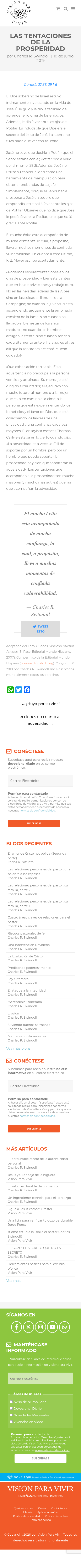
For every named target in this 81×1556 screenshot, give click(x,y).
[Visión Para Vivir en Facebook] (16, 1327)
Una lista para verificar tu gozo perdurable (40, 1220)
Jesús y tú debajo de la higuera (31, 1175)
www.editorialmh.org (37, 663)
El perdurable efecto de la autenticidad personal (38, 1161)
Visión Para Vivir (50, 1534)
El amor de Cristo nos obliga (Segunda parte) (37, 856)
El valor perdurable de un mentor (33, 1186)
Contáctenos (59, 1508)
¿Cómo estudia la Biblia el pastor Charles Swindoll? (39, 1234)
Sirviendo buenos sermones (29, 1025)
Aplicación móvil (47, 1512)
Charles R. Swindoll (32, 56)
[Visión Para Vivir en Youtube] (52, 1327)
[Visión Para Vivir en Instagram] (40, 1327)
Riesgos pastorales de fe (26, 933)
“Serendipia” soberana (25, 1002)
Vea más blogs (18, 1048)
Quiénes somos (23, 1508)
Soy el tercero (18, 979)
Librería (27, 1512)
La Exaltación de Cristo (25, 956)
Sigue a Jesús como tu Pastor (30, 1209)
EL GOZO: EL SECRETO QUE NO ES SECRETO (34, 1250)
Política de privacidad (26, 1516)
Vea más (13, 1281)
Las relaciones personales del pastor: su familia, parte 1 (38, 904)
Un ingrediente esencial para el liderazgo (39, 1198)
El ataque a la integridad (27, 990)
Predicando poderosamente (29, 968)
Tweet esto (42, 629)
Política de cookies (56, 1516)
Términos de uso (40, 1519)
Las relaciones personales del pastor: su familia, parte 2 (38, 888)
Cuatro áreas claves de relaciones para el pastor (39, 920)
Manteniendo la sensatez (27, 1036)
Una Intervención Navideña (29, 945)
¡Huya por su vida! (40, 704)
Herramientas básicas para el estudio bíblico (36, 1266)
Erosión (13, 1013)
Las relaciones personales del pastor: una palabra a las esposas (39, 871)
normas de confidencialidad (37, 810)
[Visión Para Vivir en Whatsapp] (64, 1327)
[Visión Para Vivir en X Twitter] (28, 1327)
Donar (42, 1508)
